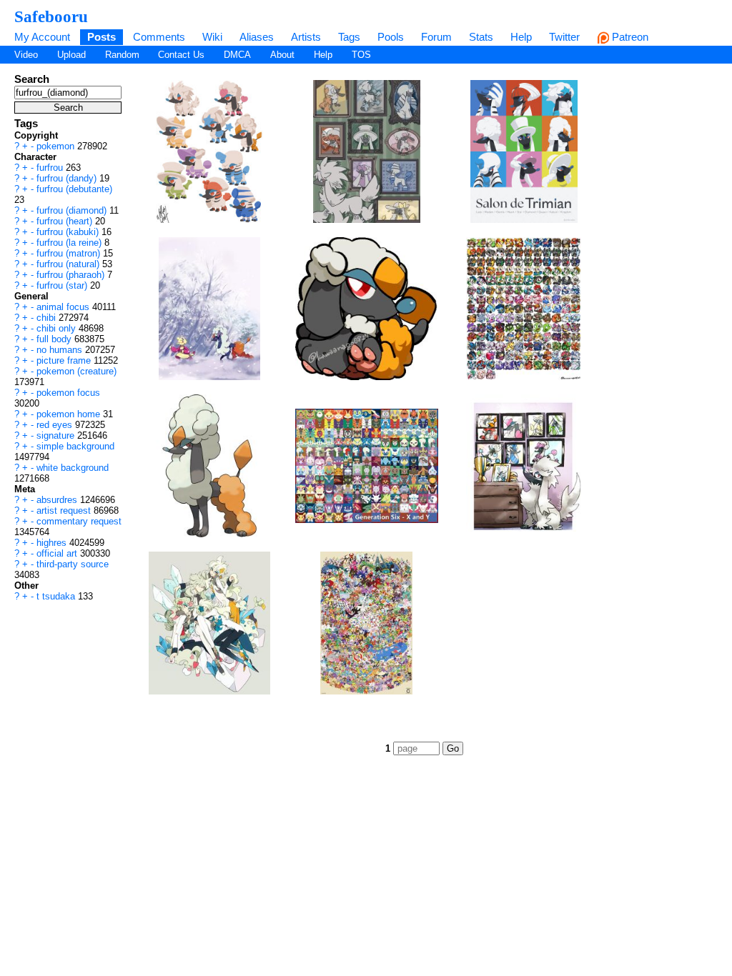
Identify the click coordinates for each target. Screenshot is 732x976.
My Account (42, 37)
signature (56, 435)
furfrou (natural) (69, 264)
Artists (306, 37)
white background (72, 467)
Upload (71, 54)
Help (521, 37)
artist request (65, 510)
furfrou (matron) (69, 253)
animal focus (64, 307)
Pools (390, 37)
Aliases (256, 37)
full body (55, 339)
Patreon (628, 37)
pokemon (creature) (76, 371)
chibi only (57, 328)
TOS (361, 54)
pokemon (56, 146)
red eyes (55, 424)
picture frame (65, 360)
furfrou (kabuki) (69, 231)
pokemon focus (68, 392)
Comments (159, 37)
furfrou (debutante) (74, 189)
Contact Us (181, 54)
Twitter (564, 37)
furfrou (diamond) (72, 210)
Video (26, 54)
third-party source (72, 564)
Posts (101, 37)
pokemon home (69, 414)
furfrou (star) (63, 285)
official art (58, 553)
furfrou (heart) (65, 221)
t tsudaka (57, 596)
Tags (349, 37)
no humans (60, 349)
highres (52, 542)
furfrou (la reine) (70, 242)
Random (122, 54)
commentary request (79, 521)
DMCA (237, 54)
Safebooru (51, 16)
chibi (47, 317)
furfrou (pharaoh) (71, 274)
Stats (481, 37)
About (282, 54)
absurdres (58, 499)
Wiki (212, 37)
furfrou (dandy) (67, 178)
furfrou (51, 167)
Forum (436, 37)
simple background (75, 446)
